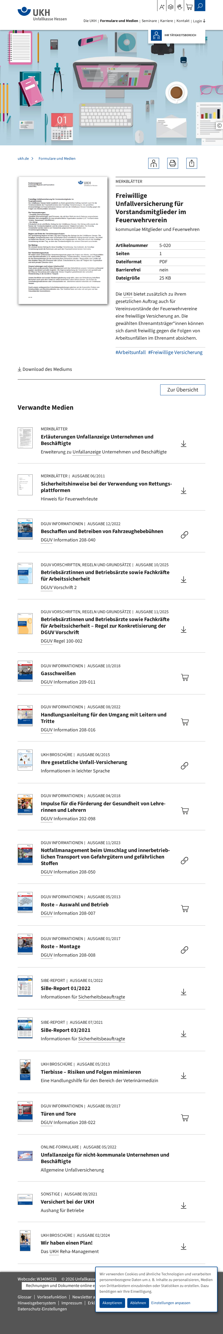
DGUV (46, 540)
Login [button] (197, 21)
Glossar (25, 1297)
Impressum (71, 1303)
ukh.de (23, 158)
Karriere (166, 21)
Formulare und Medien (119, 21)
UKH (127, 294)
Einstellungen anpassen (170, 1303)
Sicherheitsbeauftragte (101, 997)
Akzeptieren (112, 1303)
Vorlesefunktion (52, 1297)
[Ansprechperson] (153, 163)
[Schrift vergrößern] (162, 5)
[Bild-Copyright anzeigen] (219, 125)
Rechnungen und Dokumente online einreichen (69, 1286)
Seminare (149, 21)
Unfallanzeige (87, 452)
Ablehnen (138, 1303)
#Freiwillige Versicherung (175, 352)
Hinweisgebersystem (37, 1303)
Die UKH (90, 21)
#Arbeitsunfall (131, 352)
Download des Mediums (46, 369)
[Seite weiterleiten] (191, 163)
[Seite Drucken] (172, 163)
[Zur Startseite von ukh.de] (42, 13)
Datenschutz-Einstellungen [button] (42, 1309)
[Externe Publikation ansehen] (184, 535)
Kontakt (183, 21)
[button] (170, 5)
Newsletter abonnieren (93, 1297)
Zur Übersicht (182, 390)
